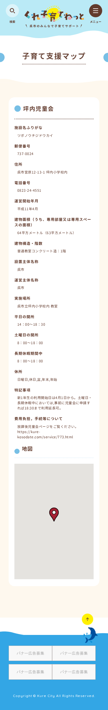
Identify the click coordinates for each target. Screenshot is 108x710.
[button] (54, 514)
